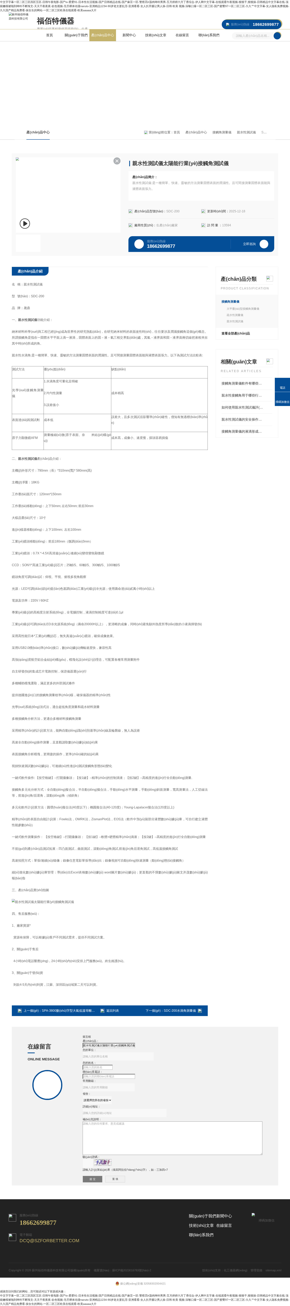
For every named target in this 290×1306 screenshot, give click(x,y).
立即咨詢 (249, 244)
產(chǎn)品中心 (102, 35)
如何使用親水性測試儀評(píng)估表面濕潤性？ (247, 407)
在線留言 (182, 35)
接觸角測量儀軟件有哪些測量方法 (247, 383)
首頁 (49, 35)
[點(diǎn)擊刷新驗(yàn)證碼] (103, 1162)
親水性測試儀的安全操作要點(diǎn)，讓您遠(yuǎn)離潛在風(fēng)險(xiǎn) (247, 419)
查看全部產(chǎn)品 (236, 333)
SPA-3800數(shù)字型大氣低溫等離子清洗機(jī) (75, 1010)
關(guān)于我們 (76, 35)
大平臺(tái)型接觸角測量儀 (243, 308)
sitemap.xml (273, 1270)
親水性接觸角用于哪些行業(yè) (245, 395)
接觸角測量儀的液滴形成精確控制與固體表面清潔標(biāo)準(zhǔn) (247, 431)
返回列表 (112, 1010)
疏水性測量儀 (235, 315)
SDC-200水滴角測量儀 (180, 1010)
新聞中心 (129, 35)
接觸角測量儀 (221, 132)
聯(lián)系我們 (208, 35)
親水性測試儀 (246, 132)
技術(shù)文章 (155, 35)
